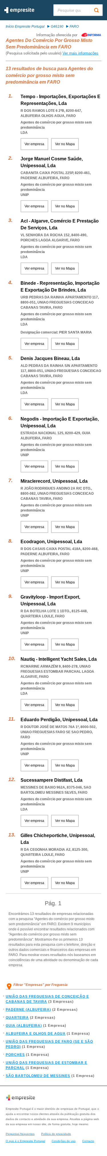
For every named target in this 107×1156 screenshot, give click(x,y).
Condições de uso (64, 1141)
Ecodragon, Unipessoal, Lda (51, 541)
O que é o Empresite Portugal (25, 1141)
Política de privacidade (56, 1133)
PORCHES (15, 1055)
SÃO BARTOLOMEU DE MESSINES (38, 1076)
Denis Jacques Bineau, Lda (50, 358)
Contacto (88, 1141)
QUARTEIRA (17, 1018)
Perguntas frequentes (20, 1133)
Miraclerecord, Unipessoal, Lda (54, 481)
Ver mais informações (80, 53)
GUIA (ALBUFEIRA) (24, 1026)
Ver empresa (34, 144)
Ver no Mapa (65, 144)
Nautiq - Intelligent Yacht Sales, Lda (59, 659)
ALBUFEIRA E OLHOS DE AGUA (36, 1034)
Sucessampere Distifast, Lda (51, 780)
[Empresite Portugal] (19, 12)
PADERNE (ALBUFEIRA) (28, 1010)
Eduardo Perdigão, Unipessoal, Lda (59, 719)
